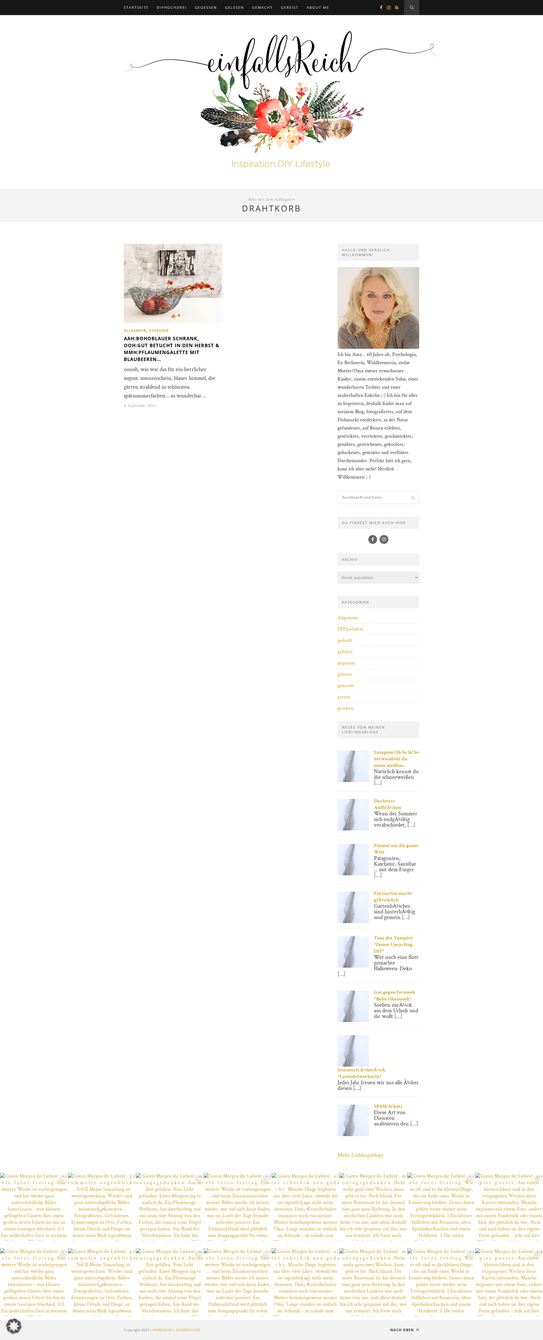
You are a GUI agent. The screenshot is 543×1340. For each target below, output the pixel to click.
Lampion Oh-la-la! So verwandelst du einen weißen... (396, 759)
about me (318, 7)
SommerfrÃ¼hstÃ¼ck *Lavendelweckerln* (361, 1073)
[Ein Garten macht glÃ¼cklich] (353, 921)
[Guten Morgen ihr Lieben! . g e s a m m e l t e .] (102, 1207)
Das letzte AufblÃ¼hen (387, 804)
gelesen (234, 7)
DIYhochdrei (172, 7)
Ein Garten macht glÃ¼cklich (393, 896)
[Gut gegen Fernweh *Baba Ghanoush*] (353, 1020)
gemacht (262, 7)
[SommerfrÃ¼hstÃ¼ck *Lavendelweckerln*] (353, 1065)
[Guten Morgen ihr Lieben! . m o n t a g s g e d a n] (170, 1207)
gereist (290, 7)
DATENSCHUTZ (188, 1329)
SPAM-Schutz (388, 1106)
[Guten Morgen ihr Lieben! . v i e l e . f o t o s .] (34, 1207)
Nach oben (402, 1329)
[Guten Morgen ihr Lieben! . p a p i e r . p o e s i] (509, 1207)
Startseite (136, 7)
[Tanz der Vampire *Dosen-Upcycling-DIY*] (353, 966)
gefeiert (345, 651)
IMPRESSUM (162, 1329)
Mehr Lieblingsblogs (360, 1155)
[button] (14, 1326)
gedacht (345, 640)
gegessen (206, 7)
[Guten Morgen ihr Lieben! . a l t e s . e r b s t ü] (305, 1207)
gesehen (345, 708)
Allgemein (135, 330)
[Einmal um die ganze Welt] (353, 874)
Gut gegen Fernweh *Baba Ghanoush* (394, 995)
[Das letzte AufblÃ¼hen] (353, 829)
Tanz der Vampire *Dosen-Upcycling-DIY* (394, 944)
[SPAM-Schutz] (353, 1134)
